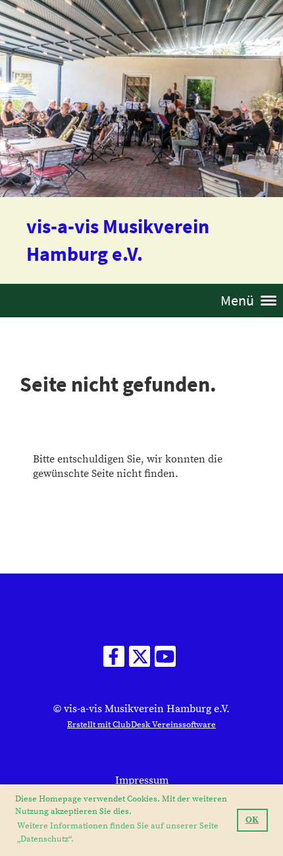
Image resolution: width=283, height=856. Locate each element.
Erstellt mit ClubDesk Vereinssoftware (141, 724)
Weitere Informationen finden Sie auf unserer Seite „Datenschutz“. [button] (118, 832)
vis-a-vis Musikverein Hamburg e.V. (117, 240)
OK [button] (252, 820)
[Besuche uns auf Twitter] (139, 661)
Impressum (141, 780)
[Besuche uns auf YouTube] (165, 661)
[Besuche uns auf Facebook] (113, 661)
